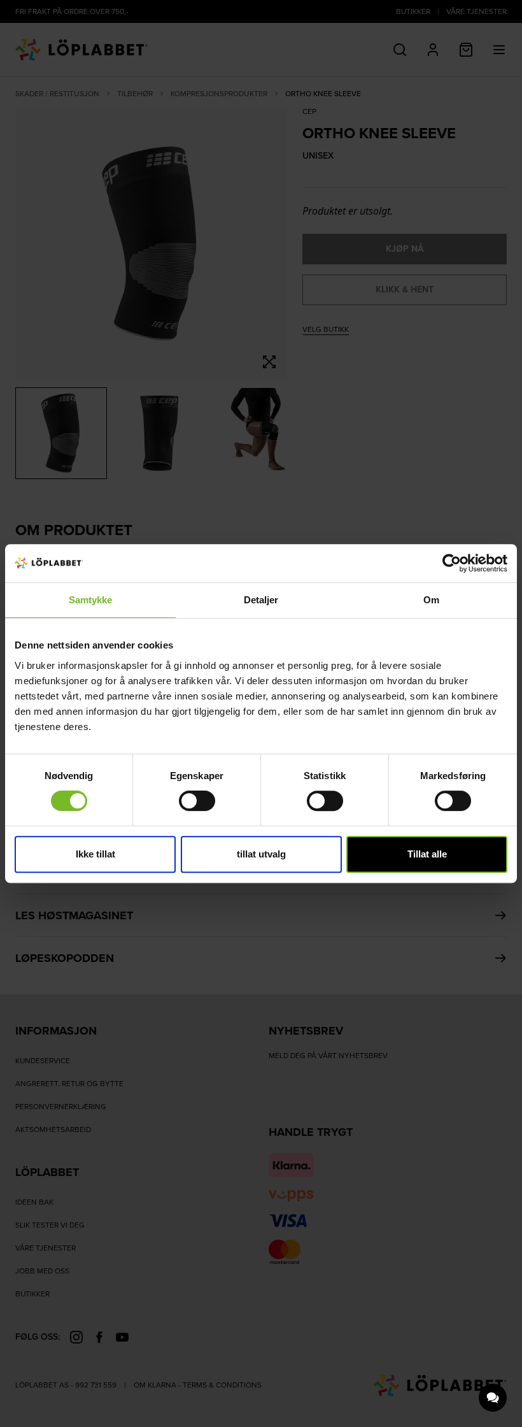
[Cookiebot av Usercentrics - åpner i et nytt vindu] (451, 563)
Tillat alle (427, 854)
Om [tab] (431, 599)
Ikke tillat (95, 854)
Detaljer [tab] (261, 599)
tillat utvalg (261, 854)
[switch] (197, 801)
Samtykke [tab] (91, 599)
